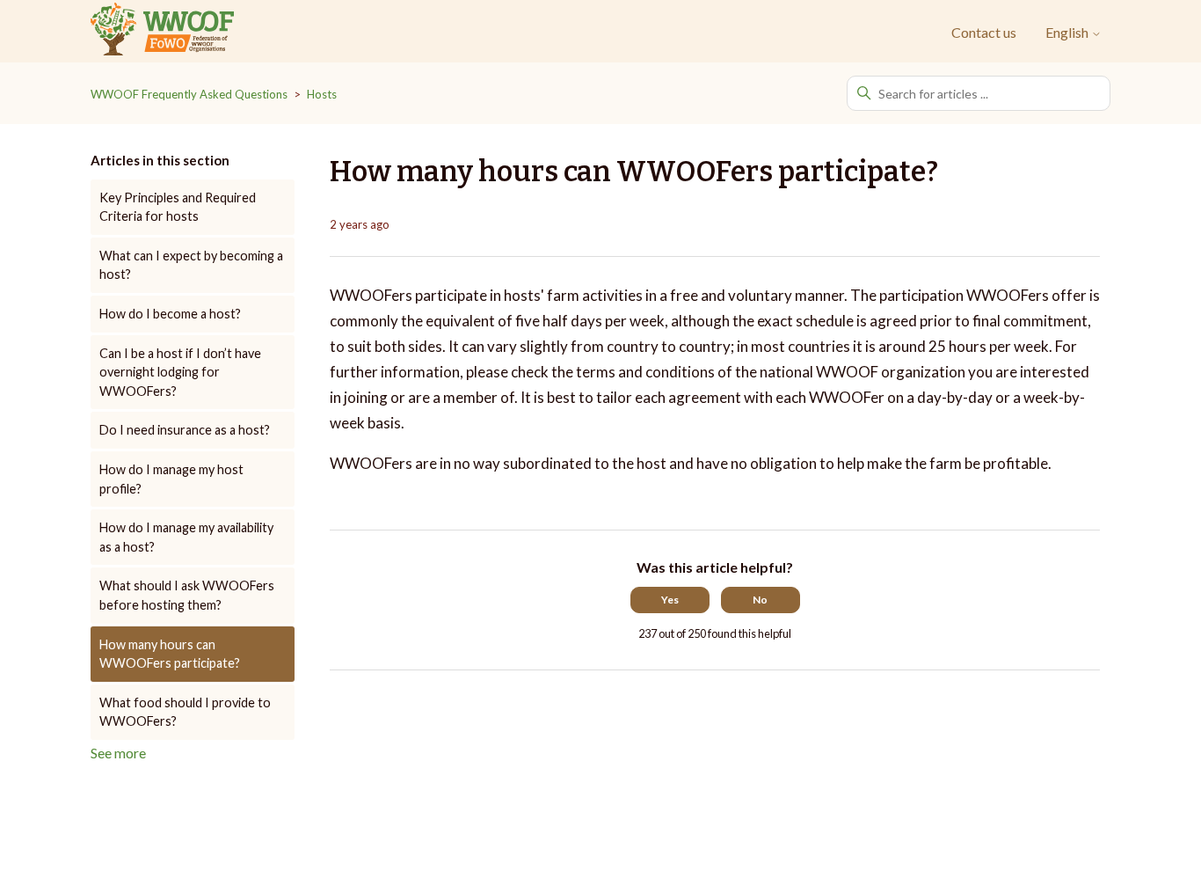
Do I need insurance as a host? (184, 429)
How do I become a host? (170, 313)
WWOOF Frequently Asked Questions (189, 94)
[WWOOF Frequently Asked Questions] (162, 32)
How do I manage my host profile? (171, 479)
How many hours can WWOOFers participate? (169, 654)
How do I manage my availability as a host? (186, 537)
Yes (670, 599)
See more (118, 752)
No (760, 599)
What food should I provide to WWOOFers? (185, 712)
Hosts (322, 94)
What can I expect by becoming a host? (191, 265)
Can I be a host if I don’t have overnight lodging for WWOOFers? (180, 372)
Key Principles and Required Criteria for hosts (177, 207)
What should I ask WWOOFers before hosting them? (186, 595)
